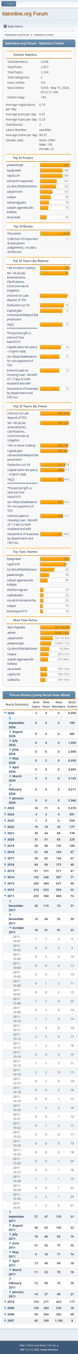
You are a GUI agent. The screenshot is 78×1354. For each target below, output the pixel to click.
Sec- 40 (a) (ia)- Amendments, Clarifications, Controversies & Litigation (18, 281)
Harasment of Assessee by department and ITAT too (22, 393)
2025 (10, 808)
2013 (10, 883)
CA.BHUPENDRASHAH (22, 186)
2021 (10, 833)
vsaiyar (11, 197)
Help (22, 1345)
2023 (10, 821)
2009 (10, 1308)
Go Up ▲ (54, 1345)
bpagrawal (14, 170)
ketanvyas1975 (17, 611)
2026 (10, 713)
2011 (10, 896)
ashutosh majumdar (20, 181)
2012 (10, 890)
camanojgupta (16, 202)
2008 (10, 1314)
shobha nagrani (17, 590)
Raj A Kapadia (16, 627)
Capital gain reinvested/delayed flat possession (22, 315)
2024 (10, 814)
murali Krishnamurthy (21, 600)
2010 (10, 1302)
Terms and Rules (37, 1345)
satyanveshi (15, 192)
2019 (10, 846)
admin (11, 633)
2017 (10, 858)
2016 (10, 865)
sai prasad (13, 217)
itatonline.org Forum (25, 13)
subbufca (13, 680)
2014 (10, 877)
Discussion (14, 233)
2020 (10, 839)
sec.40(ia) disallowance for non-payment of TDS (22, 361)
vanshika (45, 130)
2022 (10, 827)
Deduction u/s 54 (18, 305)
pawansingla (15, 165)
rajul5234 (13, 176)
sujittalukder (15, 595)
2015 (10, 871)
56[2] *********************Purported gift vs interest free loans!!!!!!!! (22, 333)
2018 (10, 852)
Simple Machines (49, 1349)
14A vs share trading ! (21, 268)
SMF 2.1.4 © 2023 (29, 1349)
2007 (10, 1321)
